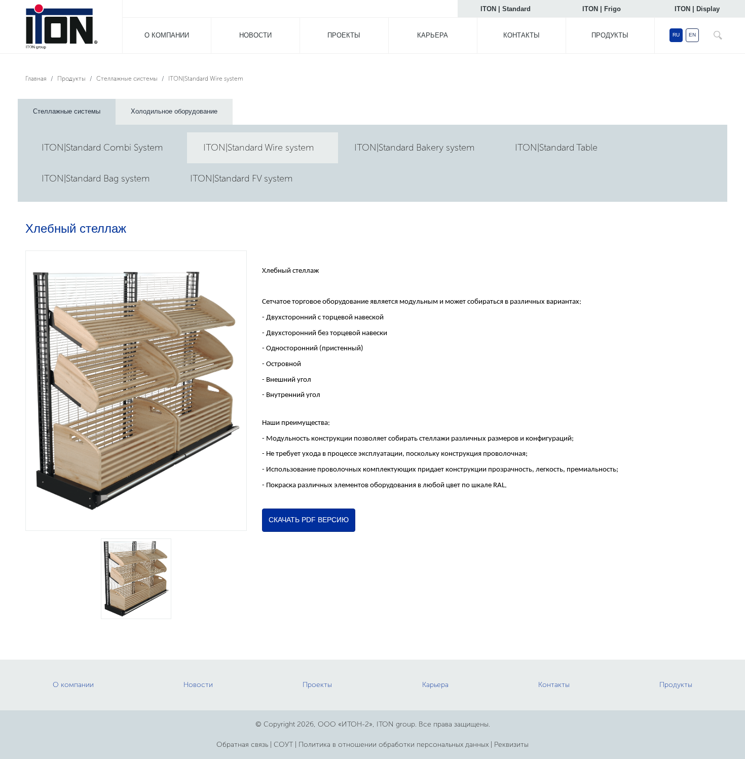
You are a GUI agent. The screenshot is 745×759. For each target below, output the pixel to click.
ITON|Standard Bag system (96, 178)
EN (692, 35)
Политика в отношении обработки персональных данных (394, 744)
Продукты (609, 35)
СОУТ (283, 744)
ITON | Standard (505, 9)
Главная (36, 78)
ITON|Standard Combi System (102, 147)
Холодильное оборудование (174, 111)
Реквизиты (511, 744)
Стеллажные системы (127, 78)
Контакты (521, 35)
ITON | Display (697, 9)
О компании (166, 35)
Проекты (343, 35)
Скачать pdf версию (309, 520)
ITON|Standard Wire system (205, 78)
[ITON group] (61, 28)
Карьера (432, 35)
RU (676, 35)
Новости (255, 35)
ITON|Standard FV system (241, 178)
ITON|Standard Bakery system (414, 147)
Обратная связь (242, 744)
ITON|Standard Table (556, 147)
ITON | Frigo (601, 9)
